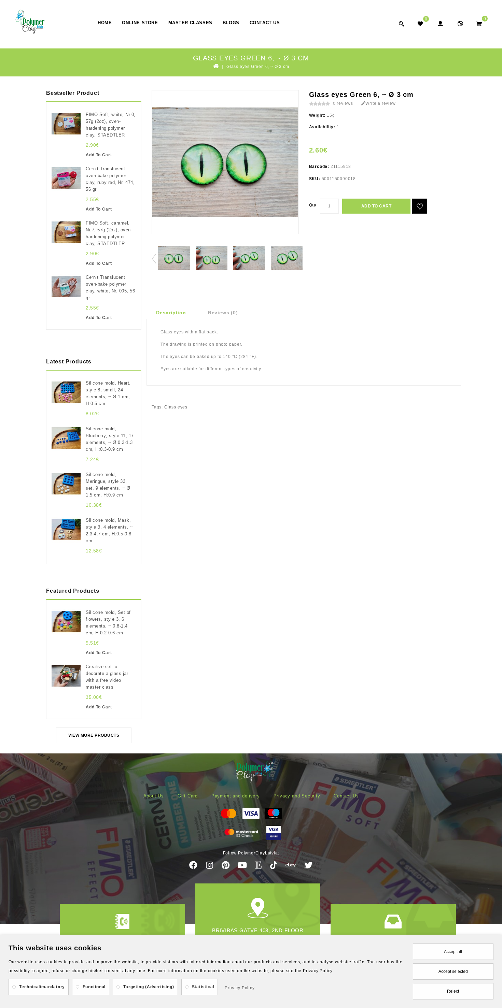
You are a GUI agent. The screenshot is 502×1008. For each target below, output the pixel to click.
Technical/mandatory (42, 986)
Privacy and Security (297, 795)
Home (105, 22)
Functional (94, 986)
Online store (140, 22)
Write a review (380, 103)
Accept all (453, 951)
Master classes (190, 22)
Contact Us (265, 22)
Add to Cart (376, 206)
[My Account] (440, 23)
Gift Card (188, 795)
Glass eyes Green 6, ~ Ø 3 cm (257, 66)
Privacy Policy (239, 987)
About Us (153, 795)
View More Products (93, 735)
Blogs (231, 22)
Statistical (203, 986)
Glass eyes (175, 407)
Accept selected (453, 971)
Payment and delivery (235, 795)
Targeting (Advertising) (148, 986)
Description (171, 312)
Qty (313, 205)
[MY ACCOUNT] (460, 23)
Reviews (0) (223, 312)
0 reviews (343, 103)
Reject (453, 991)
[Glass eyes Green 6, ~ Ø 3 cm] (174, 258)
